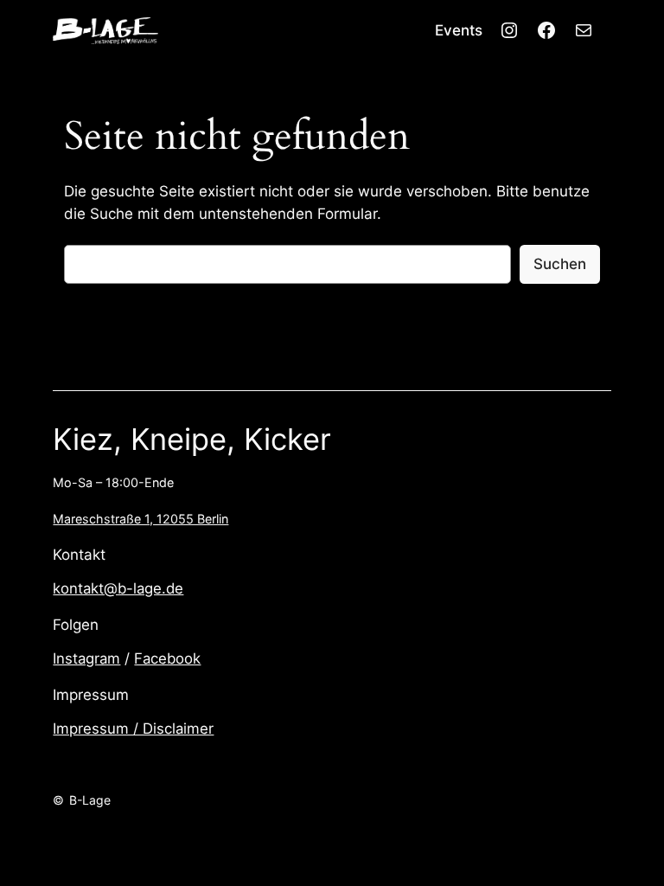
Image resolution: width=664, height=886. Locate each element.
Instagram (86, 658)
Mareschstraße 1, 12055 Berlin (140, 518)
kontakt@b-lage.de (118, 588)
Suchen (559, 264)
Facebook (167, 658)
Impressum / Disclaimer (133, 728)
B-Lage (90, 800)
